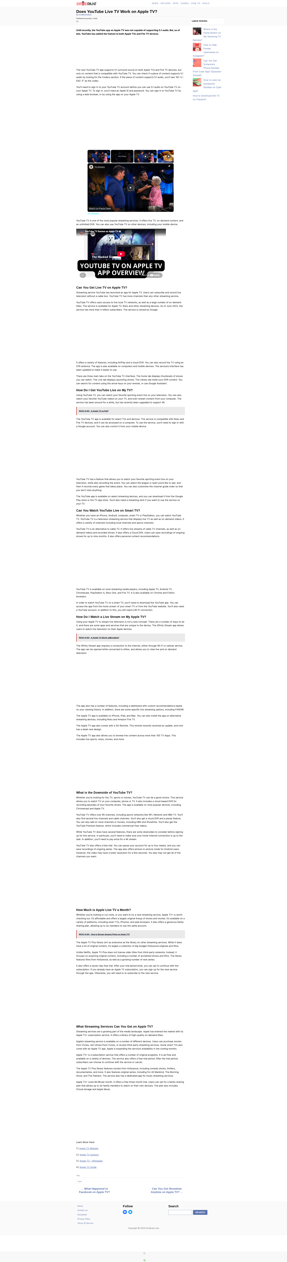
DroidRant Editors (85, 15)
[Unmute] (91, 161)
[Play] (89, 161)
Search (200, 1212)
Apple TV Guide (88, 1167)
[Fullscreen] (109, 161)
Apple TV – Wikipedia (91, 1161)
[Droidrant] (96, 3)
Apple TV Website (88, 1148)
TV (77, 21)
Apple (80, 1181)
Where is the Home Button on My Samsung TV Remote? (207, 35)
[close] (144, 1253)
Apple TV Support (89, 1154)
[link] (91, 167)
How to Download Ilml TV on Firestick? (206, 97)
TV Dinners (100, 167)
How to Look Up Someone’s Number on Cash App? (207, 85)
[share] (169, 166)
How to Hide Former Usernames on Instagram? (206, 50)
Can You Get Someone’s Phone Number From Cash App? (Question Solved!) (207, 68)
